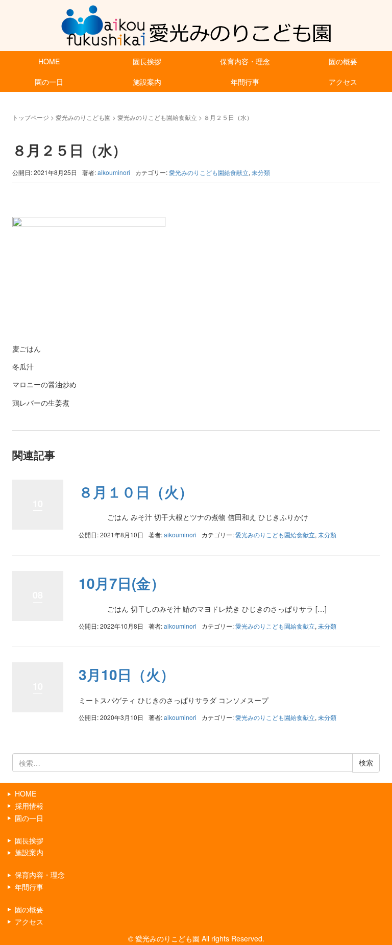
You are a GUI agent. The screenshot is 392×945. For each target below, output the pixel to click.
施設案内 (147, 82)
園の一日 (49, 82)
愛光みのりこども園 (83, 117)
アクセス (343, 82)
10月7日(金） (122, 583)
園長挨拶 (147, 61)
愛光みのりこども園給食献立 (157, 117)
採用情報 (29, 806)
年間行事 (245, 82)
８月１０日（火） (136, 491)
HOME (49, 61)
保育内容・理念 (245, 61)
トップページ (30, 117)
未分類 (261, 172)
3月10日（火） (127, 674)
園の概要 (343, 61)
